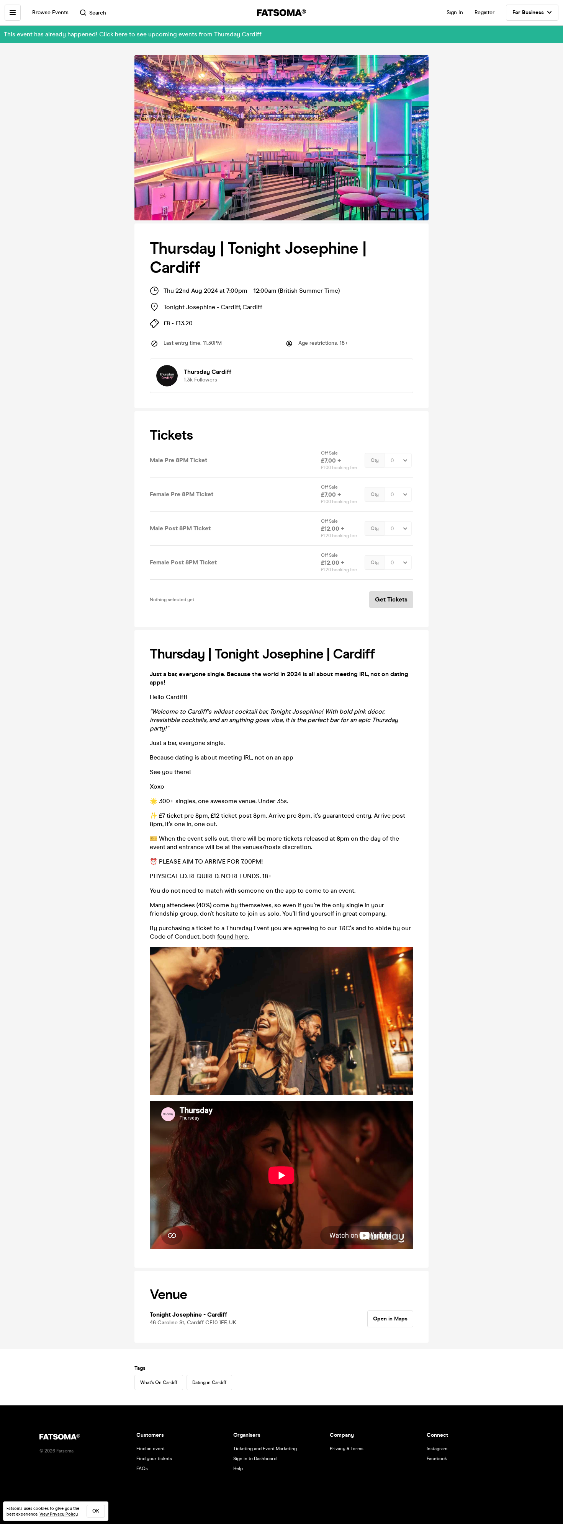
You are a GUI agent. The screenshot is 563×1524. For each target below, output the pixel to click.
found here (232, 936)
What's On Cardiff (158, 1382)
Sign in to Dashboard (255, 1458)
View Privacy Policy (58, 1514)
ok (95, 1511)
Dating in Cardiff (209, 1382)
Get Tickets (391, 599)
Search (97, 13)
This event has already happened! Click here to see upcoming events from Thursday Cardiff (133, 34)
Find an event (150, 1448)
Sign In (455, 12)
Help (238, 1468)
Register (484, 12)
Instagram (437, 1448)
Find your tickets (154, 1458)
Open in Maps (390, 1318)
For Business (528, 12)
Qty (375, 460)
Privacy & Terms (346, 1448)
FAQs (142, 1468)
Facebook (437, 1458)
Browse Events (50, 12)
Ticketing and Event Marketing (265, 1448)
